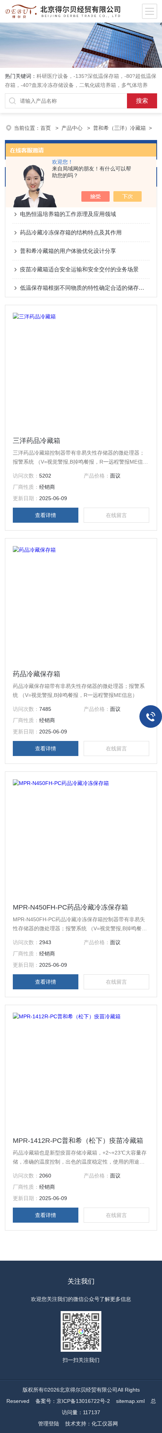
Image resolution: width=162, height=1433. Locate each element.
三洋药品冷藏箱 (36, 440)
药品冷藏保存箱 (36, 674)
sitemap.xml (130, 1401)
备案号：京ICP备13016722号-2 (72, 1401)
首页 (46, 128)
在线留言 (116, 515)
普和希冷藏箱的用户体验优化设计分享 (68, 251)
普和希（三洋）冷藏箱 (119, 128)
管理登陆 (48, 1424)
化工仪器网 (105, 1424)
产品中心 (72, 128)
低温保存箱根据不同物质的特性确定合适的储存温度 (85, 287)
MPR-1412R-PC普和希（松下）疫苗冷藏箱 (78, 1140)
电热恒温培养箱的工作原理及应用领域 (68, 214)
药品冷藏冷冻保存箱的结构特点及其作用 (71, 232)
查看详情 (45, 515)
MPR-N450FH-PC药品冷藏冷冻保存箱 (70, 907)
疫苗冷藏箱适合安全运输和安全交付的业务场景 (79, 269)
